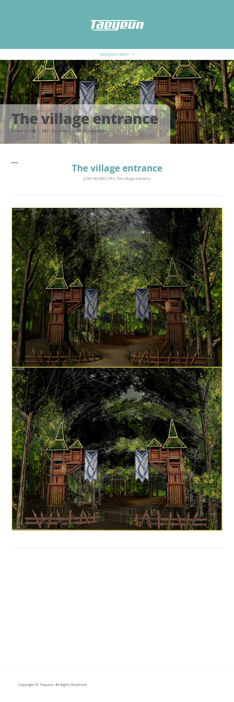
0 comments (94, 131)
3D (78, 131)
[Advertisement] (117, 603)
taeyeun (63, 131)
